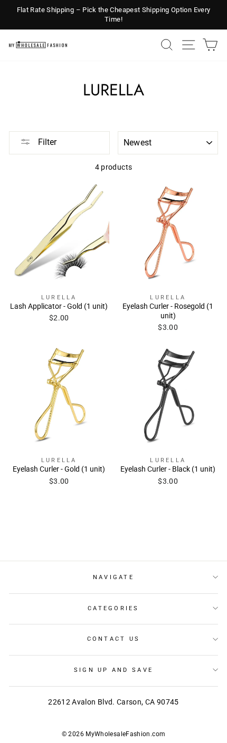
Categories (113, 608)
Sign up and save (113, 670)
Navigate (113, 577)
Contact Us (113, 639)
